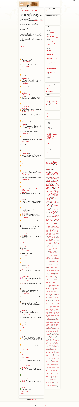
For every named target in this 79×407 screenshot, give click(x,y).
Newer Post (21, 397)
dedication (53, 328)
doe (51, 187)
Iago (46, 267)
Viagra (56, 307)
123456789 (23, 143)
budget (54, 190)
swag (50, 377)
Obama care (47, 286)
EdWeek (51, 255)
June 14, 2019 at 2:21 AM (25, 106)
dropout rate (48, 224)
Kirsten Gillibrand (51, 272)
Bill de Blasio (52, 185)
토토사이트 (28, 203)
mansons (47, 349)
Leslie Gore (48, 275)
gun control (47, 339)
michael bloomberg (54, 171)
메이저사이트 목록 (24, 213)
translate (56, 381)
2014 (47, 124)
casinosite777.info (24, 246)
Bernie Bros (50, 242)
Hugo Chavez (54, 266)
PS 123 (49, 288)
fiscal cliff (56, 334)
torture (49, 381)
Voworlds (23, 300)
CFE (52, 195)
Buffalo (50, 245)
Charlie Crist (50, 248)
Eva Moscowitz (50, 170)
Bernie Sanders (56, 184)
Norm (58, 284)
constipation (57, 324)
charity (55, 322)
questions (52, 201)
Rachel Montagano (55, 292)
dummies (51, 331)
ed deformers (54, 331)
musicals (47, 351)
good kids (52, 337)
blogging (58, 315)
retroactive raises (48, 192)
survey (58, 376)
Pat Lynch (56, 189)
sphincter (56, 372)
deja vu (58, 328)
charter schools (57, 176)
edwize (47, 191)
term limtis (55, 378)
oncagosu (23, 316)
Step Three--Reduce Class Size (50, 88)
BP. (53, 204)
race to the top (56, 201)
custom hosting (47, 327)
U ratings (55, 219)
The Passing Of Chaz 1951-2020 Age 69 (52, 62)
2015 (47, 123)
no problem (55, 352)
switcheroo (57, 377)
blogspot (51, 316)
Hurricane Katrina (52, 210)
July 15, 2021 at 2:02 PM (25, 233)
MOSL (48, 277)
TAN (57, 218)
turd (52, 382)
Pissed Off (48, 65)
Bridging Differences (50, 71)
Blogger (47, 205)
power (22, 169)
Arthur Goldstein (56, 180)
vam (50, 385)
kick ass (49, 346)
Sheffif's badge (47, 297)
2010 (47, 153)
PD (53, 287)
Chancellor (53, 206)
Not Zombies (53, 285)
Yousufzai (23, 96)
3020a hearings (48, 194)
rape (57, 363)
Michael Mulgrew (50, 161)
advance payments (51, 310)
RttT (52, 198)
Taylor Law (47, 300)
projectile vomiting (53, 361)
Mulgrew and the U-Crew (49, 281)
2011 (47, 152)
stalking (57, 373)
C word (47, 246)
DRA (52, 251)
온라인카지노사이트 (24, 220)
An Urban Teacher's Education (51, 68)
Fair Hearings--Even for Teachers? (50, 137)
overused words (47, 354)
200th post (48, 233)
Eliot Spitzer (48, 208)
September (49, 132)
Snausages (58, 297)
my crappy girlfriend (51, 351)
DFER (50, 251)
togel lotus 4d (35, 58)
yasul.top (23, 242)
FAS (47, 257)
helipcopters (49, 342)
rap (55, 363)
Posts (48, 10)
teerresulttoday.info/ (24, 93)
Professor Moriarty (55, 216)
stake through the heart (49, 373)
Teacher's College (55, 300)
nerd (52, 352)
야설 (24, 243)
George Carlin (48, 261)
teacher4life (47, 378)
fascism (47, 333)
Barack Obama (55, 173)
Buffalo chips (53, 245)
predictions (47, 183)
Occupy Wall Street (56, 286)
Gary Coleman (57, 260)
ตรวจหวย (34, 75)
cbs (52, 321)
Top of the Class (50, 219)
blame (49, 315)
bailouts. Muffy (50, 313)
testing (50, 379)
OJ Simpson (57, 285)
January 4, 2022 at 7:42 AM (25, 378)
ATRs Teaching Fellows (50, 236)
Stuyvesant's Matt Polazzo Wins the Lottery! (29, 10)
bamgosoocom (24, 224)
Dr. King (47, 254)
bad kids (51, 312)
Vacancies (58, 306)
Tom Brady (55, 303)
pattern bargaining (50, 227)
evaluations (51, 191)
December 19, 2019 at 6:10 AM (26, 141)
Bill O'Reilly (56, 243)
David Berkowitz (55, 252)
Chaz (57, 206)
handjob (56, 340)
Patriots (49, 289)
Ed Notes (48, 255)
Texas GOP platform (50, 301)
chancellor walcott (52, 322)
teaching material (51, 378)
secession (57, 370)
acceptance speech (51, 309)
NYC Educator (49, 57)
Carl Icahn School (48, 206)
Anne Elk (51, 239)
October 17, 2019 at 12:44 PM (26, 133)
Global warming (48, 209)
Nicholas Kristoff (48, 198)
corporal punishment (55, 325)
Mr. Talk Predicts (49, 189)
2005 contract (51, 180)
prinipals (47, 360)
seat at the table (50, 370)
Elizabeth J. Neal (24, 73)
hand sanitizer (47, 340)
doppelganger (47, 330)
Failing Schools (50, 257)
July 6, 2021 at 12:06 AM (25, 211)
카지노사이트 (23, 214)
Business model (57, 245)
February (49, 149)
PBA (53, 189)
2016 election (50, 234)
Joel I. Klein (55, 211)
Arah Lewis (50, 204)
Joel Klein (55, 162)
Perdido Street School (50, 75)
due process (47, 331)
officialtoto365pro (24, 282)
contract (57, 190)
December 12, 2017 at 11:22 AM (26, 61)
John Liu (58, 269)
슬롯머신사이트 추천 (24, 269)
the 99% (57, 379)
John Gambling (50, 269)
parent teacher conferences (49, 355)
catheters (50, 321)
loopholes (52, 348)
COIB (52, 246)
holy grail (53, 342)
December (49, 128)
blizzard (55, 315)
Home (31, 397)
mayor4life (48, 162)
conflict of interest (53, 324)
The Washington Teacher (49, 117)
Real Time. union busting (53, 293)
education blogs (57, 224)
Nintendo (56, 284)
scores (51, 369)
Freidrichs (48, 260)
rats (58, 363)
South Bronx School (50, 54)
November (49, 129)
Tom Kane (50, 304)
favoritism (58, 333)
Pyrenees (52, 291)
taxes (52, 202)
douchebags (51, 330)
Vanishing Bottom (53, 307)
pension (57, 200)
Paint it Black (52, 288)
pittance (47, 358)
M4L (55, 276)
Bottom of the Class (55, 205)
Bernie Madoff (54, 242)
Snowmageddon (49, 218)
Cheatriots (47, 249)
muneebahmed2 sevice (25, 153)
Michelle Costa (48, 197)
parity (53, 355)
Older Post (41, 397)
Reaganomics (47, 293)
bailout (47, 313)
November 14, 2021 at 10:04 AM (26, 334)
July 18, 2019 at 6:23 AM (25, 122)
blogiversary (48, 316)
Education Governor (56, 255)
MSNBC (57, 213)
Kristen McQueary (52, 273)
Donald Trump (54, 177)
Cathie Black (48, 174)
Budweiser (47, 245)
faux (55, 333)
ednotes (57, 331)
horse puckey (50, 343)
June (48, 144)
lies (51, 226)
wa (50, 386)
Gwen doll (55, 263)
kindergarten (48, 226)
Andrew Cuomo (51, 188)
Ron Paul (57, 295)
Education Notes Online (50, 36)
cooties (51, 325)
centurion (56, 321)
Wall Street (56, 220)
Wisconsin (54, 199)
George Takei (52, 261)
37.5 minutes (53, 194)
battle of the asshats (56, 313)
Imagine (48, 267)
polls (54, 358)
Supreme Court (54, 218)
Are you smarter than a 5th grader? (53, 240)
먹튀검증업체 (36, 178)
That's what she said (56, 301)
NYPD (57, 282)
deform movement (53, 223)
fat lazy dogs (52, 333)
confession (51, 222)
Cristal (47, 251)
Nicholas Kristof (52, 284)
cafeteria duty (56, 319)
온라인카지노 (23, 254)
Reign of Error (50, 294)
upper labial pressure (49, 384)
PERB (57, 287)
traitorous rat (52, 381)
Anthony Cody (54, 239)
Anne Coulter (47, 239)
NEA (54, 281)
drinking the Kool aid (56, 330)
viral (56, 385)
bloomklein (57, 199)
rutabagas (58, 367)
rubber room (52, 183)
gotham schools (56, 169)
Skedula (55, 297)
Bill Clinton (53, 243)
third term (55, 380)
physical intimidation (49, 357)
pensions (55, 227)
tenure (47, 172)
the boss (49, 380)
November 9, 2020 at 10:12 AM (26, 174)
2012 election (55, 233)
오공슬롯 (27, 362)
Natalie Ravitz (48, 215)
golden (57, 336)
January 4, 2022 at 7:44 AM (25, 391)
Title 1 (52, 303)
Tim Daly (49, 303)
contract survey (56, 222)
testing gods (53, 379)
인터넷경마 (29, 265)
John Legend (54, 269)
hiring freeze (47, 200)
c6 (53, 319)
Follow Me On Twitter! (50, 138)
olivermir (23, 119)
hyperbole (51, 200)
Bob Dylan (50, 205)
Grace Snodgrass (49, 263)
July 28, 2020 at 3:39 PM (25, 159)
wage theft (53, 386)
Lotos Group (23, 65)
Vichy (58, 307)
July (48, 143)
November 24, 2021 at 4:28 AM (26, 349)
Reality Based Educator (54, 217)
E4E (51, 169)
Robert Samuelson (53, 295)
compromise (48, 324)
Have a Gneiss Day (56, 264)
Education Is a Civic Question (51, 72)
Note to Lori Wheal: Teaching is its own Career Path (52, 141)
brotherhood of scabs (53, 318)
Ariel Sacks (56, 188)
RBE (48, 292)
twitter (52, 193)
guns (49, 339)
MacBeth (51, 277)
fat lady (49, 333)
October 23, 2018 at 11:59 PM (26, 94)
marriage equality (54, 349)
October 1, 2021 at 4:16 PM (25, 255)
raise (48, 363)
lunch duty (57, 348)
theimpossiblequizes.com (28, 87)
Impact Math (51, 267)
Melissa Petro (48, 279)
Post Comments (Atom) (33, 399)
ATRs (46, 175)
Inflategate (55, 267)
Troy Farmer (23, 176)
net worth (31, 105)
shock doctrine (48, 202)
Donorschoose (52, 182)
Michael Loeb (56, 279)
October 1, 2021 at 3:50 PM (25, 250)
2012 (47, 127)
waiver (56, 386)
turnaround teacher (56, 382)
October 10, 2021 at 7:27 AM (25, 274)
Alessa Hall (23, 113)
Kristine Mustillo (56, 273)
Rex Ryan (54, 294)
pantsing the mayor (56, 354)
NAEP (52, 197)
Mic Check (52, 279)
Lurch (53, 276)
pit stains (57, 357)
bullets (57, 318)
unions (57, 231)
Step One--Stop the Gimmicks (50, 85)
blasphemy (52, 315)
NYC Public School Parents (51, 32)
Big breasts (49, 243)
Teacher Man (50, 300)
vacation (48, 385)
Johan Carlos (24, 130)
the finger (52, 380)
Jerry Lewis (50, 211)
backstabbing (47, 312)
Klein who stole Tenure (56, 272)
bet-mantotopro (24, 310)
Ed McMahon (57, 254)
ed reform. (52, 224)
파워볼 (23, 325)
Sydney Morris (56, 178)
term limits (55, 202)
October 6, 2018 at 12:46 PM (25, 83)
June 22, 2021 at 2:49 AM (25, 190)
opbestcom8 (23, 235)
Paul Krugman (55, 289)
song (53, 372)
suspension (48, 377)
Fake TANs (55, 257)
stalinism (54, 373)
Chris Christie (56, 195)
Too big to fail (54, 304)
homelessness (56, 342)
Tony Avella (56, 198)
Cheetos (57, 249)
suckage (53, 375)
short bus (47, 372)
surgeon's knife (55, 376)
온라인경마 (28, 332)
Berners (47, 242)
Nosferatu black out (49, 285)
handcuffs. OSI (52, 340)
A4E (51, 184)
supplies (51, 376)
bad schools (54, 312)
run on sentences (54, 367)
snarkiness (47, 230)
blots (54, 316)
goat (50, 336)
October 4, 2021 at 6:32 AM (25, 260)
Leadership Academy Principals (50, 213)
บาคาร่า (34, 121)
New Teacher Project (51, 283)
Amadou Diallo (49, 237)
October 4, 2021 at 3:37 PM (25, 267)
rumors (49, 229)
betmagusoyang (24, 329)
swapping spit (53, 377)
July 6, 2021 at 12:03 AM (25, 205)
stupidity (50, 375)
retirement (54, 187)
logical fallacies (48, 348)
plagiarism (50, 358)
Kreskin (47, 273)
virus (48, 386)
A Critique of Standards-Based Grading (52, 69)
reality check (56, 364)
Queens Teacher (56, 291)
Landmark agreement (51, 274)
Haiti (49, 264)
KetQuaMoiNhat (32, 110)
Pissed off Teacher (48, 190)
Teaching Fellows (52, 186)
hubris (57, 343)
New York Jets (53, 215)
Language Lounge (57, 274)
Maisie (53, 277)
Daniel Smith (47, 252)
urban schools (53, 384)
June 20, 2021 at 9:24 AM (25, 179)
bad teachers (57, 312)
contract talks (47, 223)
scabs (52, 229)
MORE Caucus (49, 79)
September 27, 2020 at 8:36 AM (26, 163)
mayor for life (57, 172)
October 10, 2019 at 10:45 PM (26, 128)
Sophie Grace (24, 102)
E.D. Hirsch (52, 254)
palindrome (52, 354)
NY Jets (57, 281)
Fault (49, 258)
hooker (46, 343)
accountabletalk (56, 309)
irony (54, 200)
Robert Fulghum (48, 295)
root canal (50, 367)
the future (47, 231)
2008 (47, 156)
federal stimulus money (49, 334)
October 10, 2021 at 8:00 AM (25, 280)
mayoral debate (55, 226)
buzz (51, 319)
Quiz (46, 292)
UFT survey (50, 306)
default (56, 328)
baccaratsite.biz (24, 252)
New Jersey (47, 283)
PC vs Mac (49, 216)
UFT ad (47, 306)
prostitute (57, 361)
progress (57, 360)
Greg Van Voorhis (55, 209)
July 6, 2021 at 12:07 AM (25, 217)
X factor (47, 309)
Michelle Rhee (56, 168)
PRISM (46, 288)
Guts (52, 263)
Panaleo (56, 288)
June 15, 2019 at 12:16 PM (25, 111)
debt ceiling (49, 328)
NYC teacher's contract (53, 282)
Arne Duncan (49, 177)
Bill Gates (47, 185)
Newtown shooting (48, 284)
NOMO (23, 359)
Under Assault (54, 306)
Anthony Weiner (48, 195)
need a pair (56, 351)
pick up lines (53, 357)
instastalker (28, 127)
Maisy (55, 277)
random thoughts (52, 363)
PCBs (51, 287)
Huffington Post (50, 266)
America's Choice (54, 237)
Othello (46, 287)
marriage (50, 349)
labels (55, 346)
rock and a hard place (54, 366)
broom (49, 318)
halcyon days (57, 339)
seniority (57, 175)
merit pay (56, 191)
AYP (57, 194)
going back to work (54, 336)
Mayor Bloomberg (50, 163)
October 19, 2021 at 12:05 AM (26, 314)
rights (50, 366)
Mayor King (53, 278)
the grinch (51, 231)
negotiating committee (48, 352)
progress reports (48, 361)
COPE (54, 246)
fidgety (53, 334)
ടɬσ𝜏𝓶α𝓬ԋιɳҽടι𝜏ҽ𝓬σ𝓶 (25, 276)
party (56, 355)
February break (53, 258)
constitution (47, 325)
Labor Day (47, 274)
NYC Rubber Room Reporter (51, 41)
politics (52, 358)
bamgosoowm (24, 192)
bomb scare (57, 316)
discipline (58, 223)
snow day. (51, 230)
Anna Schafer (24, 63)
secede (54, 370)
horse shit (54, 343)
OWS (56, 215)
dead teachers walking (54, 327)
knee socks (52, 346)
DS (54, 251)
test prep (48, 379)
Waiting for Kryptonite (49, 199)
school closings (55, 192)
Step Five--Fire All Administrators (50, 91)
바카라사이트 (23, 270)
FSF (51, 208)
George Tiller (56, 261)
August (49, 133)
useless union (57, 384)
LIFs (57, 212)
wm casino (32, 150)
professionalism (54, 360)
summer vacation (48, 376)
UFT (48, 169)
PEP (55, 287)
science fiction (48, 369)
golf (46, 337)
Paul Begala (52, 289)
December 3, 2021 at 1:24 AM (26, 365)
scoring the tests (56, 229)
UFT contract (51, 220)
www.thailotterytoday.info (25, 82)
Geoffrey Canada (56, 208)
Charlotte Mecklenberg (55, 248)
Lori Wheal (50, 276)
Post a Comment (23, 393)
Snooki (47, 298)
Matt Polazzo (51, 178)
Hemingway (47, 210)
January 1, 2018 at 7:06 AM (25, 66)
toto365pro (23, 199)
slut (51, 372)
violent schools (53, 385)
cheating (58, 322)
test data (58, 378)
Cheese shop (54, 249)
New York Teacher (57, 283)
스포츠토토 (23, 283)
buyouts (49, 319)
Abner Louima (55, 236)
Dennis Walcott (57, 185)
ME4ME (58, 276)
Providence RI (48, 217)
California (57, 246)
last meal (58, 346)
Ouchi (49, 287)
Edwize (47, 113)
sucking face (57, 375)
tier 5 (54, 231)
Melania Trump (57, 278)
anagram (56, 310)
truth (50, 382)
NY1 (49, 282)
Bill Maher (57, 204)
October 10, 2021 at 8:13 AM (25, 293)
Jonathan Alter (48, 270)
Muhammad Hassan (24, 57)
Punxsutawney (48, 291)
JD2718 (47, 116)
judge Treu (55, 345)
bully (46, 319)
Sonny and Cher (51, 298)
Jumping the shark (52, 212)
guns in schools (53, 339)
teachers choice (56, 230)
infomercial (47, 345)
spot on (58, 372)
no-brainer (58, 352)
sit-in (49, 372)
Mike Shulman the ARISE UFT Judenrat (52, 55)
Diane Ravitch (51, 175)
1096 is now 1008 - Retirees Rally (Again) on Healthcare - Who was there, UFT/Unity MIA (52, 38)
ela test (51, 172)
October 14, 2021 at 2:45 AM (25, 308)
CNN (49, 246)
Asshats (48, 173)
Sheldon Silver (51, 297)
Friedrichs (51, 260)
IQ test (58, 266)
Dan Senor (57, 251)
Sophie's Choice (55, 298)
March (49, 148)
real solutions (52, 364)
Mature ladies (49, 278)
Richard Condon (57, 294)
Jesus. (47, 269)
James (23, 148)
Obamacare (51, 286)
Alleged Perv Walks (50, 139)
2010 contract (56, 193)
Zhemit (23, 336)
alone (22, 343)
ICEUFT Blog (49, 50)
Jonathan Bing (52, 270)
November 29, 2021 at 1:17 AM (26, 357)
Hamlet (51, 264)
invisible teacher (51, 345)
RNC (50, 292)
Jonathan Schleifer (57, 270)
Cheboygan (50, 249)
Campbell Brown (49, 181)
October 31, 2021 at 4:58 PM (25, 327)
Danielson (51, 252)
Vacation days (48, 307)
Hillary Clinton (55, 174)
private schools (48, 201)
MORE (57, 182)
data (50, 327)
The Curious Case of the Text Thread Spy (52, 47)
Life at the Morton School (54, 275)
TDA (46, 219)
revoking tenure (47, 366)
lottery (54, 348)
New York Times (56, 197)
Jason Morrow (39, 405)
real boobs (48, 364)
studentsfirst (47, 375)
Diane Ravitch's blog (50, 28)
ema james (23, 90)
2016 (47, 122)
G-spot (54, 260)
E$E (49, 254)
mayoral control (48, 168)
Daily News (54, 181)
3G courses (54, 234)
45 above (57, 234)
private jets (50, 360)
